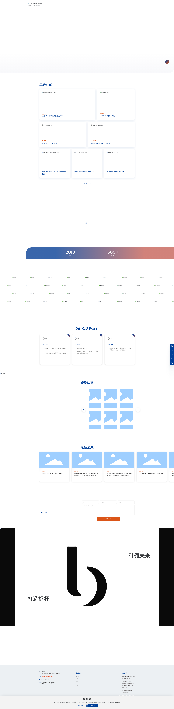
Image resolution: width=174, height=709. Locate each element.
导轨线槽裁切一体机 (107, 116)
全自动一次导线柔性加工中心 (52, 116)
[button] (167, 62)
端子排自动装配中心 (49, 143)
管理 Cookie (81, 705)
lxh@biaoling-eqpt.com (47, 683)
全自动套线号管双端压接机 (100, 143)
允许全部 (93, 705)
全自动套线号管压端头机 (116, 172)
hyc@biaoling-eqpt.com (48, 682)
